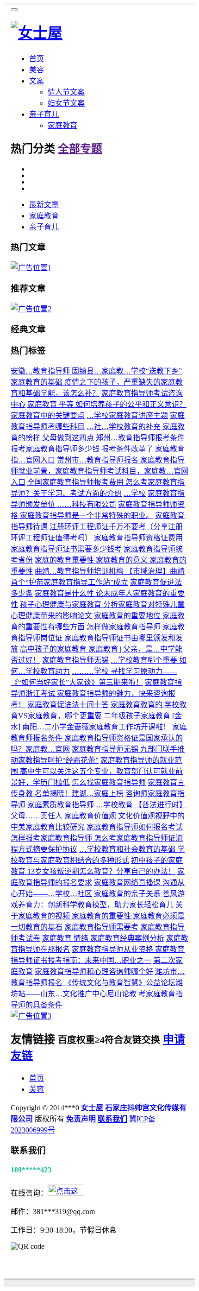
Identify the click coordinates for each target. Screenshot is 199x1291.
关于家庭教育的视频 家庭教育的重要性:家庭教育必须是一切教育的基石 (98, 916)
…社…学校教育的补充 (124, 426)
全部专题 (80, 149)
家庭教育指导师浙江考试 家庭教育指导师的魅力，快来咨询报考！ (96, 693)
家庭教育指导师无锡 (75, 660)
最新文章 (44, 205)
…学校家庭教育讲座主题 (127, 415)
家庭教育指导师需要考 (101, 927)
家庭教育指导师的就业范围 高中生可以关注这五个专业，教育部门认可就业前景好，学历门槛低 (97, 771)
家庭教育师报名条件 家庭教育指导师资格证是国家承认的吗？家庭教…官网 (99, 738)
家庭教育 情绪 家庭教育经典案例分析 (103, 938)
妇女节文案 (66, 103)
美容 (36, 70)
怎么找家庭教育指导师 (109, 782)
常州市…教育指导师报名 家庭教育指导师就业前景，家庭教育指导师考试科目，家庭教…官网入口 (99, 471)
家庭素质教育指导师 (60, 805)
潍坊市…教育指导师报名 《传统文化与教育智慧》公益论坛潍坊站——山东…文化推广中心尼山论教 (98, 983)
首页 (36, 59)
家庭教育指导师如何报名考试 (135, 827)
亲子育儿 (44, 114)
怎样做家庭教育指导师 (124, 627)
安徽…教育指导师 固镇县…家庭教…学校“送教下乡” (96, 371)
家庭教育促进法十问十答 (68, 705)
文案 (36, 81)
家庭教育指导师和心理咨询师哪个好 (94, 971)
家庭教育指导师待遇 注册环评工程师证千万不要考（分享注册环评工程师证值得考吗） (98, 527)
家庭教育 (62, 125)
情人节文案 (66, 92)
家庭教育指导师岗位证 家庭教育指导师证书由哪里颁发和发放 (98, 638)
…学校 (135, 493)
